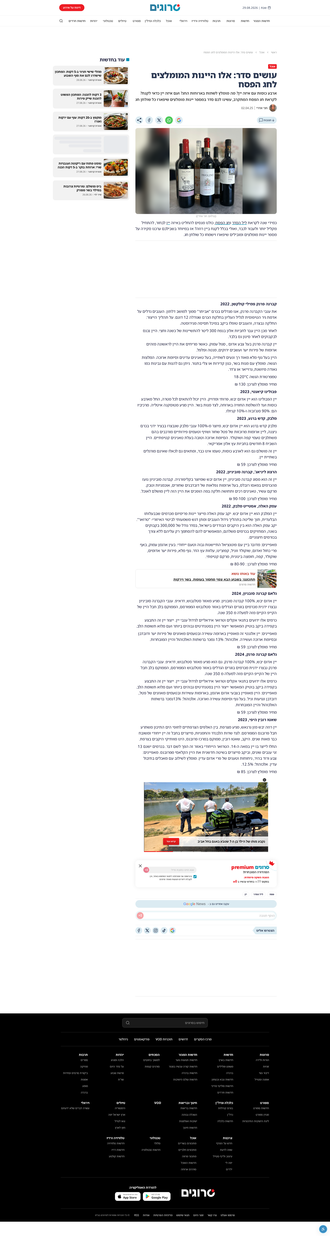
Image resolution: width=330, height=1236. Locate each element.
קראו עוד (171, 841)
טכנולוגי (108, 21)
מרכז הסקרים (203, 1039)
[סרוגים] (198, 1193)
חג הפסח (222, 222)
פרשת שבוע (117, 1073)
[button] (264, 780)
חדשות (245, 21)
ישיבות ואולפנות (188, 1121)
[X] (159, 120)
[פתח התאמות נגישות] (323, 1229)
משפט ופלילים (225, 1066)
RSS (136, 1215)
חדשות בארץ (226, 1060)
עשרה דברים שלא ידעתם (75, 1108)
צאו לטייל (120, 1121)
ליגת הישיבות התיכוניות (255, 1121)
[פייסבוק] (138, 930)
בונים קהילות (225, 1108)
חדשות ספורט (261, 1108)
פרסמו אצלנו (228, 1215)
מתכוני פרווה (189, 1156)
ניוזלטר (123, 1039)
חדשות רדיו (118, 1150)
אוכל (169, 21)
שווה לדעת (226, 1150)
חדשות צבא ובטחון (222, 1079)
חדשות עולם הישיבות (185, 1079)
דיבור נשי (264, 1073)
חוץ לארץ (120, 1127)
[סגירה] (140, 866)
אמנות (84, 1079)
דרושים (183, 1039)
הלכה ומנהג (117, 1060)
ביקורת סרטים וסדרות (75, 1073)
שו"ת (121, 1079)
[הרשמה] (146, 870)
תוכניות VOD (164, 1039)
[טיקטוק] (164, 930)
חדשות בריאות (188, 1108)
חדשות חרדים (77, 21)
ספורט (137, 21)
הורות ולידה (262, 1060)
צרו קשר (212, 1215)
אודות (146, 1215)
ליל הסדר (239, 222)
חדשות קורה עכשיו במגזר (183, 1066)
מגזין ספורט (262, 1114)
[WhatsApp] (169, 120)
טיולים (122, 21)
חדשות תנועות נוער (186, 1060)
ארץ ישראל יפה (116, 1114)
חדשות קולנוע (117, 1156)
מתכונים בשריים (187, 1143)
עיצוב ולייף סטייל (222, 1156)
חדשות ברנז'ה (189, 1073)
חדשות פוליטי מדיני (222, 1086)
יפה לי (228, 1163)
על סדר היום (117, 1066)
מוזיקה (84, 1066)
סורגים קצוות (152, 1066)
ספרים (84, 1060)
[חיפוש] (61, 21)
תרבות (216, 21)
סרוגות (230, 21)
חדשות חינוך (190, 1127)
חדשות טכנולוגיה (151, 1150)
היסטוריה (120, 1108)
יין (168, 222)
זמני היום (198, 1215)
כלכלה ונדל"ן (153, 21)
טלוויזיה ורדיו (200, 21)
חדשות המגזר (261, 21)
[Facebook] (149, 120)
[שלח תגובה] (140, 915)
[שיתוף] (139, 120)
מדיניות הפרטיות (162, 1215)
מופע (85, 1086)
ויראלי (183, 21)
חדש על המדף (224, 1143)
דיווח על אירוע (72, 7)
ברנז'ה (229, 1073)
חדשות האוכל (188, 1163)
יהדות (93, 21)
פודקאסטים (142, 1039)
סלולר (157, 1143)
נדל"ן (230, 1114)
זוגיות (266, 1066)
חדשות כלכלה (225, 1121)
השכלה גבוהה (189, 1114)
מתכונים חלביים (187, 1150)
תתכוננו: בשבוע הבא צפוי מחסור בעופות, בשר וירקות (214, 579)
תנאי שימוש (182, 1215)
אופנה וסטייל (262, 1079)
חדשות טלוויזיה (116, 1143)
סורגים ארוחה (188, 1169)
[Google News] (172, 930)
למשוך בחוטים (151, 1060)
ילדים (229, 1169)
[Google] (179, 120)
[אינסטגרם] (155, 930)
